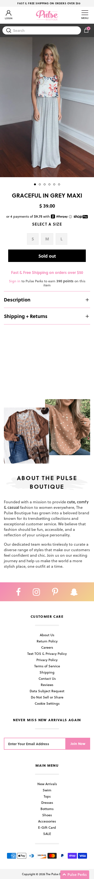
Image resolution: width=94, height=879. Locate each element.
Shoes (47, 814)
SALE (47, 833)
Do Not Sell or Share (47, 697)
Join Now (78, 743)
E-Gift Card (47, 827)
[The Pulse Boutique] (47, 15)
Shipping (47, 672)
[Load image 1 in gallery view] (47, 107)
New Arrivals (47, 783)
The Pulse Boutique (58, 874)
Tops (47, 796)
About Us (47, 634)
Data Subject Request (47, 690)
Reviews (47, 684)
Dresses (47, 802)
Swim (47, 790)
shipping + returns (25, 316)
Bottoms (47, 808)
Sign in (14, 281)
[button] (74, 874)
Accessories (47, 821)
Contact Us (47, 678)
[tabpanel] (47, 107)
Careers (47, 647)
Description (17, 299)
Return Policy (47, 641)
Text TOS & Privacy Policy (47, 653)
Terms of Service (47, 666)
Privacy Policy (47, 659)
